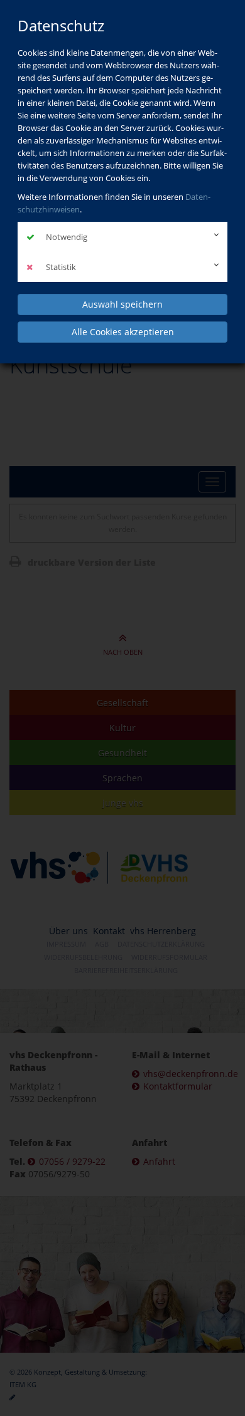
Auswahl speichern (122, 304)
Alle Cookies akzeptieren (123, 332)
